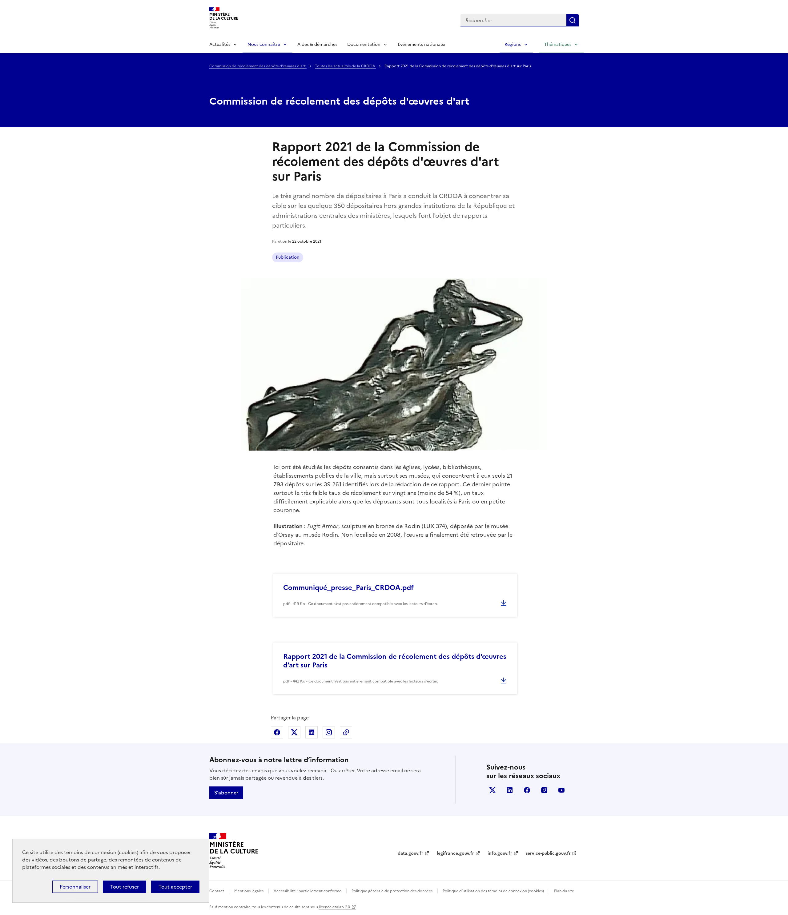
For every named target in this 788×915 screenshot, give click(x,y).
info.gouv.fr (500, 853)
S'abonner (226, 792)
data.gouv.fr (410, 853)
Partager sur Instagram (329, 732)
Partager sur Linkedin (311, 732)
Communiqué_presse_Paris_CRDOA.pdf (348, 588)
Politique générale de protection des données (392, 891)
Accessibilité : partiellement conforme (307, 891)
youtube (561, 790)
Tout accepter (175, 886)
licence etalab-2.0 (334, 907)
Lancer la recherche (572, 20)
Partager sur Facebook (277, 732)
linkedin (510, 790)
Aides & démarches (317, 44)
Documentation (363, 44)
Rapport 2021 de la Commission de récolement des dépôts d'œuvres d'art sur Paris (394, 660)
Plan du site (564, 891)
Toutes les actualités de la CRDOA (345, 66)
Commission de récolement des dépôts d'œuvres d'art (258, 66)
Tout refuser (124, 886)
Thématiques (557, 44)
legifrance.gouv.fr (455, 853)
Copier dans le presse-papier (346, 732)
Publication (288, 257)
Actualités (219, 44)
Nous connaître (263, 44)
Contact (216, 891)
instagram (544, 790)
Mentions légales (248, 891)
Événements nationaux (421, 44)
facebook (527, 790)
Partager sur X (294, 732)
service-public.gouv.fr (548, 853)
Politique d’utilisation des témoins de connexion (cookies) (493, 891)
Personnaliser (75, 886)
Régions (513, 44)
